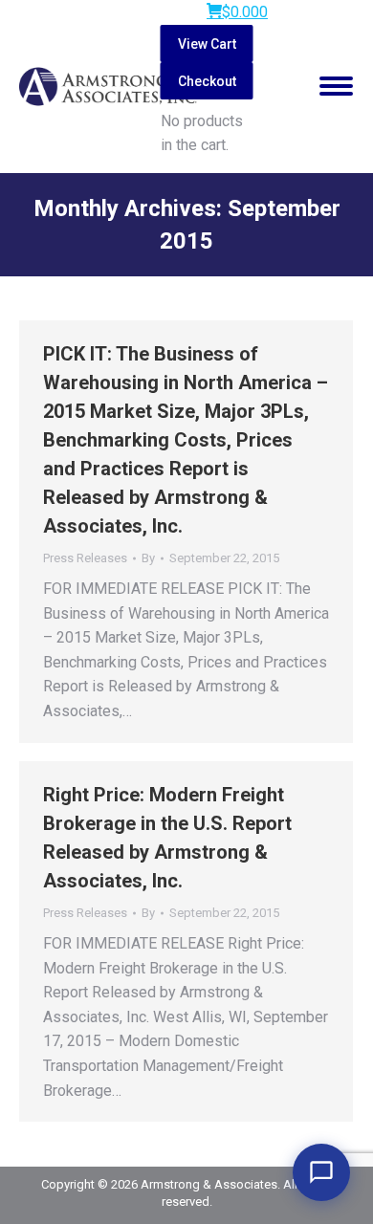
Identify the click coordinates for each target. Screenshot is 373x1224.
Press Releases (85, 558)
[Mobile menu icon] (336, 86)
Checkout (207, 81)
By (148, 558)
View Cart (207, 44)
